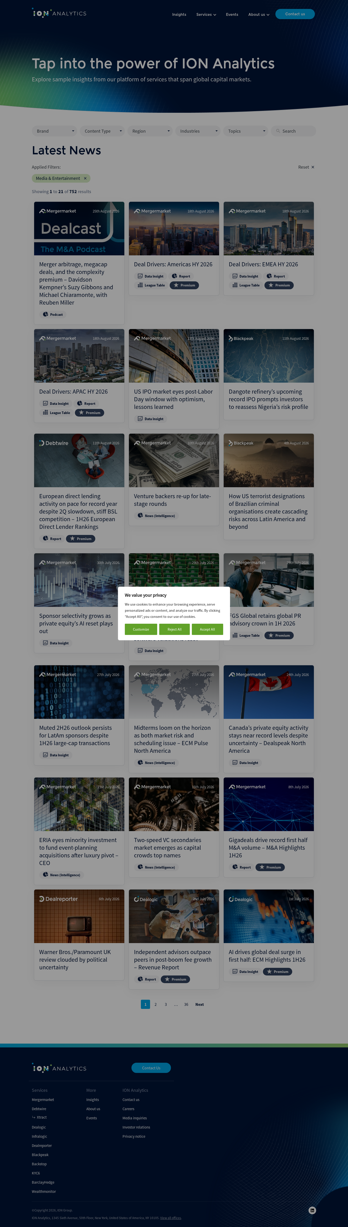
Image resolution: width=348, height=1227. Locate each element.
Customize (141, 629)
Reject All (175, 629)
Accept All (207, 629)
